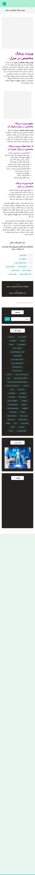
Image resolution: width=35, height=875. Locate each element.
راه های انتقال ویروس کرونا (20, 378)
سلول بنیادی (11, 397)
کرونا (15, 423)
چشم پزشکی (11, 419)
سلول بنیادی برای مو (16, 830)
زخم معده (26, 385)
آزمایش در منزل (22, 336)
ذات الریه (9, 374)
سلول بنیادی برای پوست (16, 824)
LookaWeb (25, 862)
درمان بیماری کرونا (17, 367)
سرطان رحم (23, 393)
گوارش (12, 427)
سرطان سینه (12, 393)
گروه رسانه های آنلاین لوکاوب (13, 866)
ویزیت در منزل (15, 80)
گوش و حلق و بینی (21, 430)
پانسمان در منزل (10, 266)
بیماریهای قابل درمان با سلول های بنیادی (16, 837)
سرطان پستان (22, 397)
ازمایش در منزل (22, 266)
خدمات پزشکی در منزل (20, 262)
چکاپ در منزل (15, 270)
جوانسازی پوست (17, 355)
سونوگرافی (24, 400)
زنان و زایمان (21, 389)
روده (9, 378)
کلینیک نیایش (23, 255)
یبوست (10, 430)
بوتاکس (11, 344)
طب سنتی (24, 404)
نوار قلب (23, 412)
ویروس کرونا (13, 412)
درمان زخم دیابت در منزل (22, 374)
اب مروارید (11, 336)
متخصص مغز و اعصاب (12, 408)
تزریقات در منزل (17, 348)
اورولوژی (22, 340)
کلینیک (8, 423)
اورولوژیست (13, 340)
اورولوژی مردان (21, 344)
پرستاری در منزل (27, 270)
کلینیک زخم (21, 427)
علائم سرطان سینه (12, 404)
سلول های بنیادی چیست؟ (16, 844)
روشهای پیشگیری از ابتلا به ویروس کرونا (17, 382)
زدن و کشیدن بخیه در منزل (13, 385)
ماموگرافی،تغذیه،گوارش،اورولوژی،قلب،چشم (19, 246)
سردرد (12, 389)
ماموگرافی (24, 408)
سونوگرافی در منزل (12, 400)
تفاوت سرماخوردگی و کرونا (17, 351)
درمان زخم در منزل (17, 370)
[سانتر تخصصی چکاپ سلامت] (25, 3)
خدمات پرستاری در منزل (17, 359)
